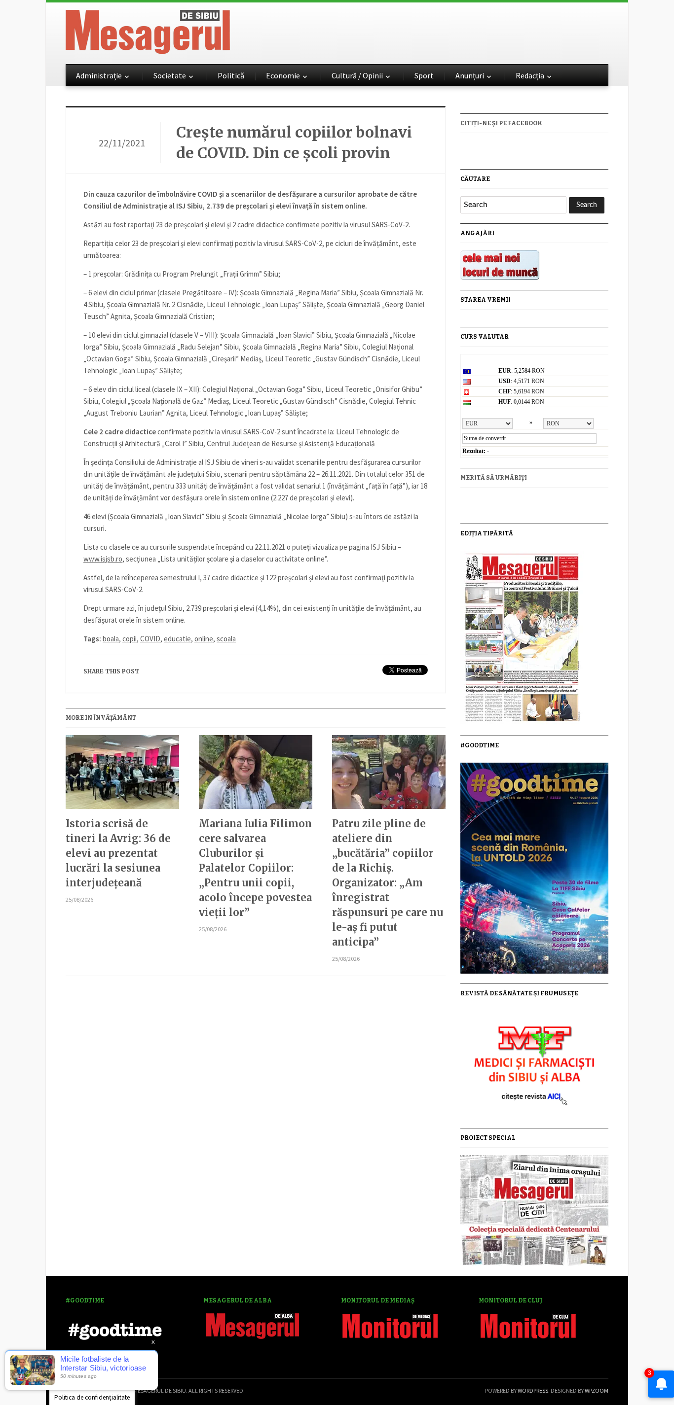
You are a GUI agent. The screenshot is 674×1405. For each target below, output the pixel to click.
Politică (231, 75)
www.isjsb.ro (102, 558)
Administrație (99, 75)
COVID (150, 638)
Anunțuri (469, 75)
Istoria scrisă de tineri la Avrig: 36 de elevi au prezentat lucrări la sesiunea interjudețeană (118, 853)
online (203, 638)
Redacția (530, 75)
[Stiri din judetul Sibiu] (148, 30)
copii (129, 638)
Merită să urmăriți (493, 477)
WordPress (533, 1390)
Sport (424, 75)
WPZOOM (596, 1390)
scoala (226, 638)
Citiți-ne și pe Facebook (501, 123)
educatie (177, 638)
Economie (283, 75)
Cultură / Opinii (357, 75)
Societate (169, 75)
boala (111, 638)
